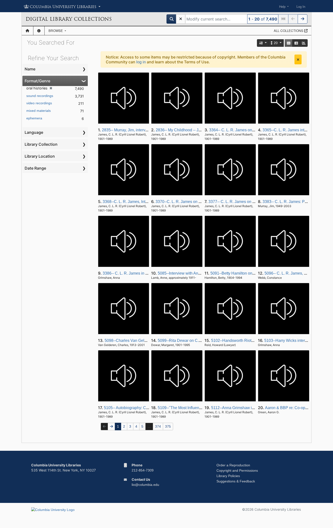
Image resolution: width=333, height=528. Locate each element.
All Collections (289, 30)
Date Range (35, 168)
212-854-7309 (143, 470)
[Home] (27, 30)
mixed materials (38, 111)
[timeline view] (304, 43)
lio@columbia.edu (145, 485)
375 (168, 426)
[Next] (302, 19)
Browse (56, 30)
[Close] (298, 59)
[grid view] (289, 43)
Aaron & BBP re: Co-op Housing (293, 408)
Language (34, 132)
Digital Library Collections (69, 19)
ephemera (34, 118)
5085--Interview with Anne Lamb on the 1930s (197, 273)
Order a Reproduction (233, 465)
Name (30, 69)
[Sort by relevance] (263, 43)
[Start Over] (180, 19)
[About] (38, 30)
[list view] (296, 43)
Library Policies (228, 476)
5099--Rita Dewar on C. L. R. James (189, 340)
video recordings (39, 103)
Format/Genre (37, 80)
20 (276, 43)
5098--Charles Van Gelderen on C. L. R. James (145, 340)
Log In (300, 7)
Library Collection (41, 144)
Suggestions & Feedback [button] (235, 481)
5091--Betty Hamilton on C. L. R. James (244, 273)
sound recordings (39, 96)
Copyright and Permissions (237, 470)
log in (141, 62)
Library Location (40, 156)
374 (158, 426)
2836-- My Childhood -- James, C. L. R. (189, 130)
